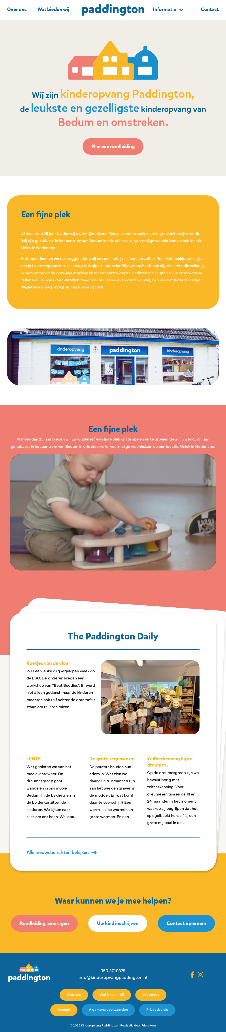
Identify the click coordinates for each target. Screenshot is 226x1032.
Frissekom (148, 1025)
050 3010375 (112, 971)
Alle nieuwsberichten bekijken (57, 852)
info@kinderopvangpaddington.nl (113, 978)
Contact (63, 1009)
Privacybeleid (157, 1009)
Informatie (164, 9)
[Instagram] (200, 974)
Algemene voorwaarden (108, 1009)
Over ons (17, 9)
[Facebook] (192, 974)
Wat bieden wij (53, 9)
